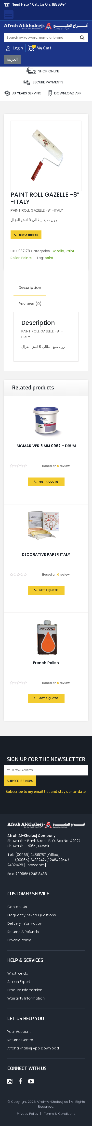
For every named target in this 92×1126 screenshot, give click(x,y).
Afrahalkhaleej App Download (33, 1048)
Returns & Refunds (23, 931)
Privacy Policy (19, 940)
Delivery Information (24, 923)
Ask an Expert (18, 981)
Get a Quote (28, 235)
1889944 (59, 4)
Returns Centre (20, 1039)
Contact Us (17, 906)
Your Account (19, 1031)
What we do (17, 973)
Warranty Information (26, 998)
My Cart (44, 48)
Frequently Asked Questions (31, 915)
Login (18, 48)
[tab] (29, 288)
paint (49, 257)
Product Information (24, 990)
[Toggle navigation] (8, 14)
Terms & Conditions (59, 1113)
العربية (12, 59)
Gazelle (58, 251)
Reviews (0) (30, 304)
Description (29, 287)
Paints (26, 257)
